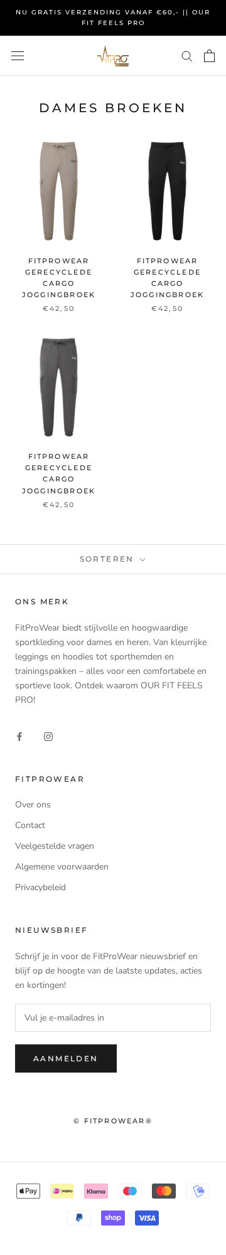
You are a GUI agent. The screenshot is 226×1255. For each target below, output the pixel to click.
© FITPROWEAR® (113, 1120)
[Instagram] (48, 735)
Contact (30, 825)
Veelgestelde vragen (54, 846)
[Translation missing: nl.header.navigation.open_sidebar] (17, 55)
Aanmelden (66, 1058)
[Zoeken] (187, 55)
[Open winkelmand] (209, 56)
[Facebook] (19, 735)
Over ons (33, 805)
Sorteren (109, 559)
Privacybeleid (40, 887)
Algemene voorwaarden (62, 867)
